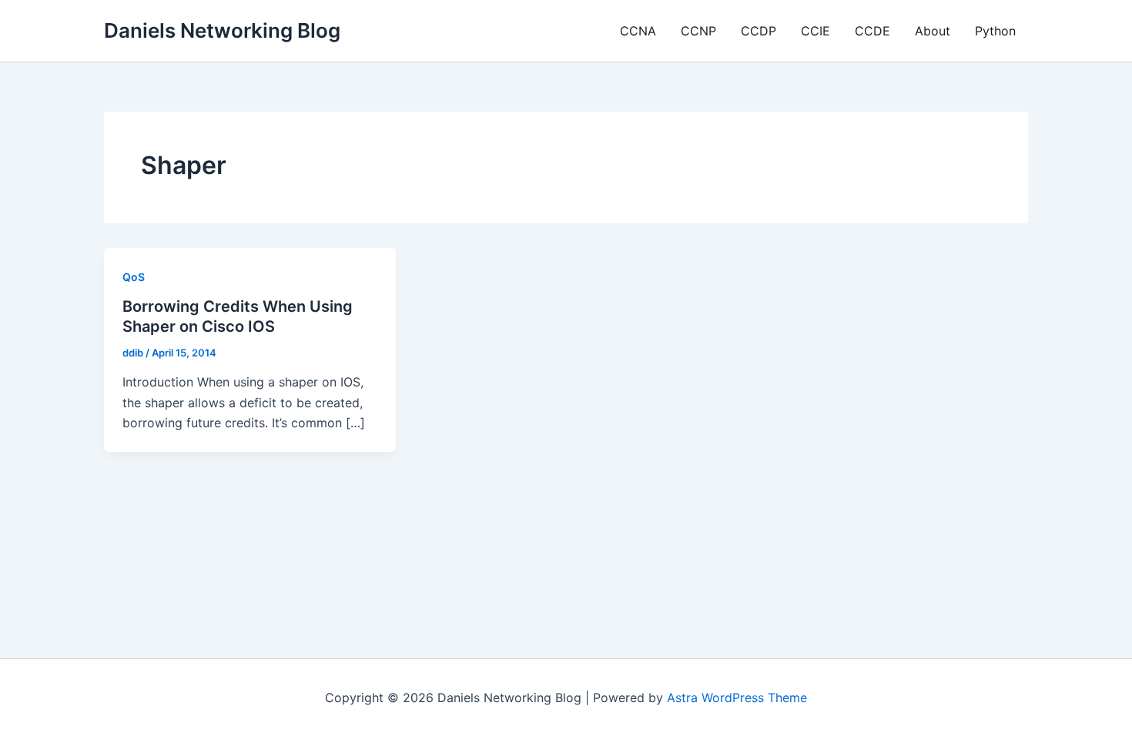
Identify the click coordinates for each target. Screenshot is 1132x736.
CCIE (815, 30)
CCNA (638, 30)
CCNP (698, 30)
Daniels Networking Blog (222, 30)
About (932, 30)
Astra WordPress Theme (737, 697)
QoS (133, 276)
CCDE (872, 30)
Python (995, 30)
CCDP (758, 30)
